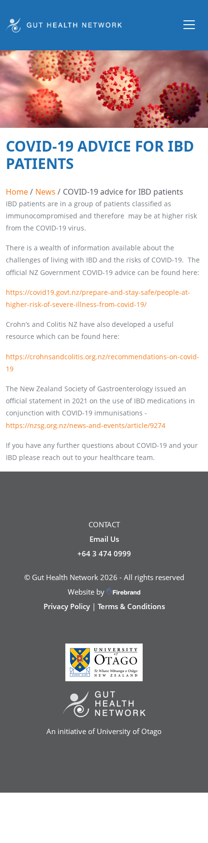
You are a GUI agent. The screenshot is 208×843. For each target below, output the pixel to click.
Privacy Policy (67, 606)
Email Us (104, 539)
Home (17, 191)
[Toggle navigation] (189, 24)
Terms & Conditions (131, 606)
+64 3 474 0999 (104, 553)
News (45, 191)
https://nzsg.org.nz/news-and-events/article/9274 (85, 425)
